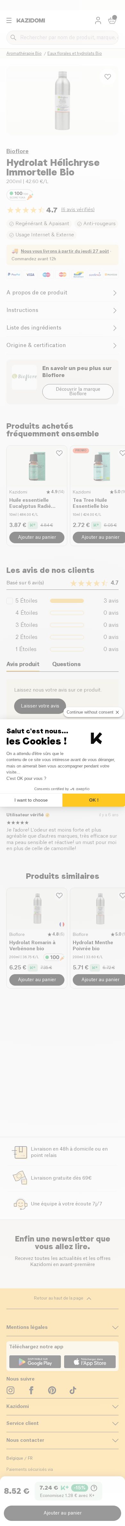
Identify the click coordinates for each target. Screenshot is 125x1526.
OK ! (94, 800)
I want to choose (31, 800)
